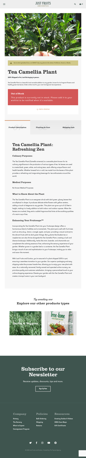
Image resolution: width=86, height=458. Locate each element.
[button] (43, 109)
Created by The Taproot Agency (52, 450)
